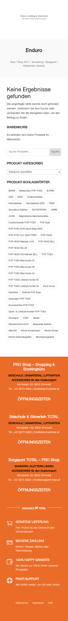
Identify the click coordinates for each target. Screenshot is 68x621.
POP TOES (47, 254)
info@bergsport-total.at (46, 480)
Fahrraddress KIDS (35, 203)
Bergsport (51, 62)
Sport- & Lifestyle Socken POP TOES (27, 312)
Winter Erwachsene (30, 331)
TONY (26, 318)
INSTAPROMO (39, 210)
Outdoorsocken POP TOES (22, 223)
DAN (10, 197)
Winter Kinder (51, 331)
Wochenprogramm (45, 337)
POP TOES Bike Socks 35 (21, 261)
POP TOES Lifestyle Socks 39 (23, 286)
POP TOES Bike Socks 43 (21, 273)
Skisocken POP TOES (19, 299)
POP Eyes (45, 223)
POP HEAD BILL (46, 242)
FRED (52, 203)
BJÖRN (50, 191)
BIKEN (11, 191)
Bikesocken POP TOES (30, 191)
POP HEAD (46, 235)
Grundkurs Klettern (18, 210)
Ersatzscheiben (35, 197)
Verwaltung (37, 62)
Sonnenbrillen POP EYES (21, 305)
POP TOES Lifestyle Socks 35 (23, 280)
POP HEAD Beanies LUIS (21, 242)
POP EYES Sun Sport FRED (22, 235)
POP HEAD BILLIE (17, 248)
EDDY (20, 197)
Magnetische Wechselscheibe (33, 216)
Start (12, 62)
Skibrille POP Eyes (31, 292)
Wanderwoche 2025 (18, 324)
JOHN (11, 216)
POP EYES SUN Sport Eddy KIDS (25, 229)
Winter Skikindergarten (20, 337)
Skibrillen (13, 292)
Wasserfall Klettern (42, 324)
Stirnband (13, 318)
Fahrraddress (15, 203)
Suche (55, 152)
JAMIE (54, 210)
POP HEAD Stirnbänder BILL (23, 254)
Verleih (36, 318)
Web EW (12, 331)
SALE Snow (49, 286)
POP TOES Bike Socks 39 (21, 267)
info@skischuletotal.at (46, 389)
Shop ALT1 (23, 62)
